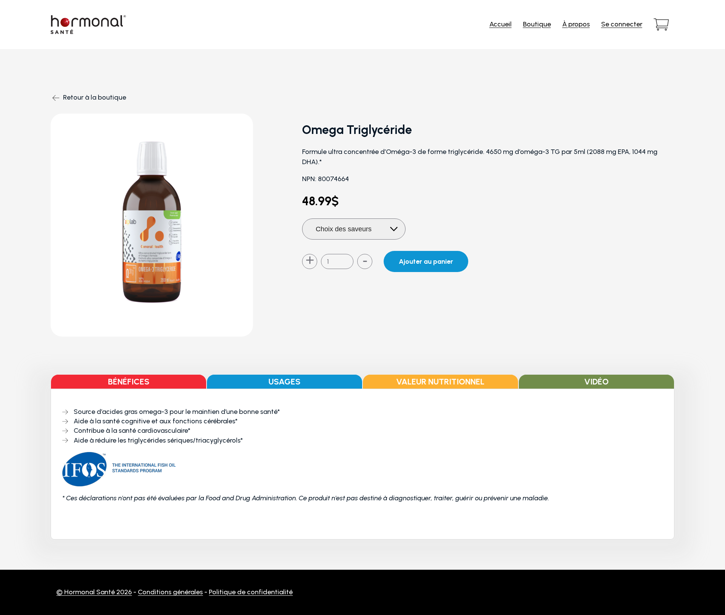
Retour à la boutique (94, 97)
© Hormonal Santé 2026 (94, 592)
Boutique (537, 24)
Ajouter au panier (426, 261)
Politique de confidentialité (251, 592)
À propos (576, 24)
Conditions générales (170, 592)
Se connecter (621, 24)
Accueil (500, 24)
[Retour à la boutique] (91, 81)
